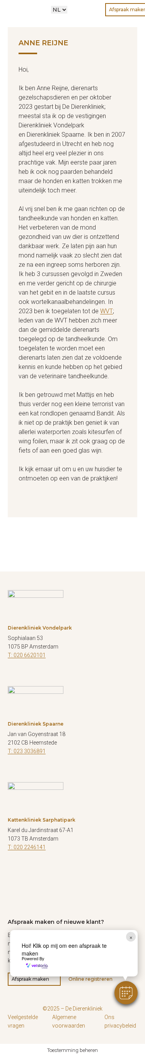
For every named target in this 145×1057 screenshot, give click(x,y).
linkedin (52, 676)
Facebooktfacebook (13, 676)
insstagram (33, 868)
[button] (126, 992)
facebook (13, 868)
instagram (33, 676)
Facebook (13, 772)
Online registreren (90, 979)
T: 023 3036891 (27, 751)
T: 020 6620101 (27, 655)
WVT (106, 311)
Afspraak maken (30, 979)
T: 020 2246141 (27, 847)
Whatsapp (94, 9)
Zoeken (78, 9)
